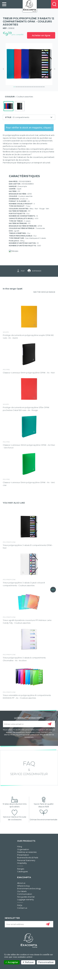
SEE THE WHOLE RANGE (44, 292)
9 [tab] (32, 86)
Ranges (20, 869)
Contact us (22, 908)
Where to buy (23, 886)
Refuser (29, 962)
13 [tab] (41, 86)
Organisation (23, 849)
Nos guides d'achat (26, 897)
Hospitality (22, 863)
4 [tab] (21, 86)
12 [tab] (39, 86)
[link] (4, 4)
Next (54, 69)
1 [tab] (14, 86)
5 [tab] (23, 86)
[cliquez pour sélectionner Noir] (19, 106)
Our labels (21, 891)
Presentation (23, 855)
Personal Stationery (26, 860)
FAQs (19, 905)
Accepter (12, 962)
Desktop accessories (26, 852)
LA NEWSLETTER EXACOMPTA (29, 718)
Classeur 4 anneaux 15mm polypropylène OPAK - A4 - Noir (29, 372)
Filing (19, 846)
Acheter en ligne (41, 35)
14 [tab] (44, 86)
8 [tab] (30, 86)
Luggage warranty (25, 899)
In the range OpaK (13, 288)
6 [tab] (25, 86)
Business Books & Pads (27, 857)
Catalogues (22, 871)
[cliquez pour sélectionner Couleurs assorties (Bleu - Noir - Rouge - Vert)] (8, 106)
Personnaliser (46, 962)
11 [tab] (37, 86)
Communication (24, 894)
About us (21, 883)
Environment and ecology (29, 888)
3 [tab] (19, 86)
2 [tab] (16, 86)
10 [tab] (35, 86)
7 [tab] (28, 86)
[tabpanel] (29, 64)
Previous (4, 69)
